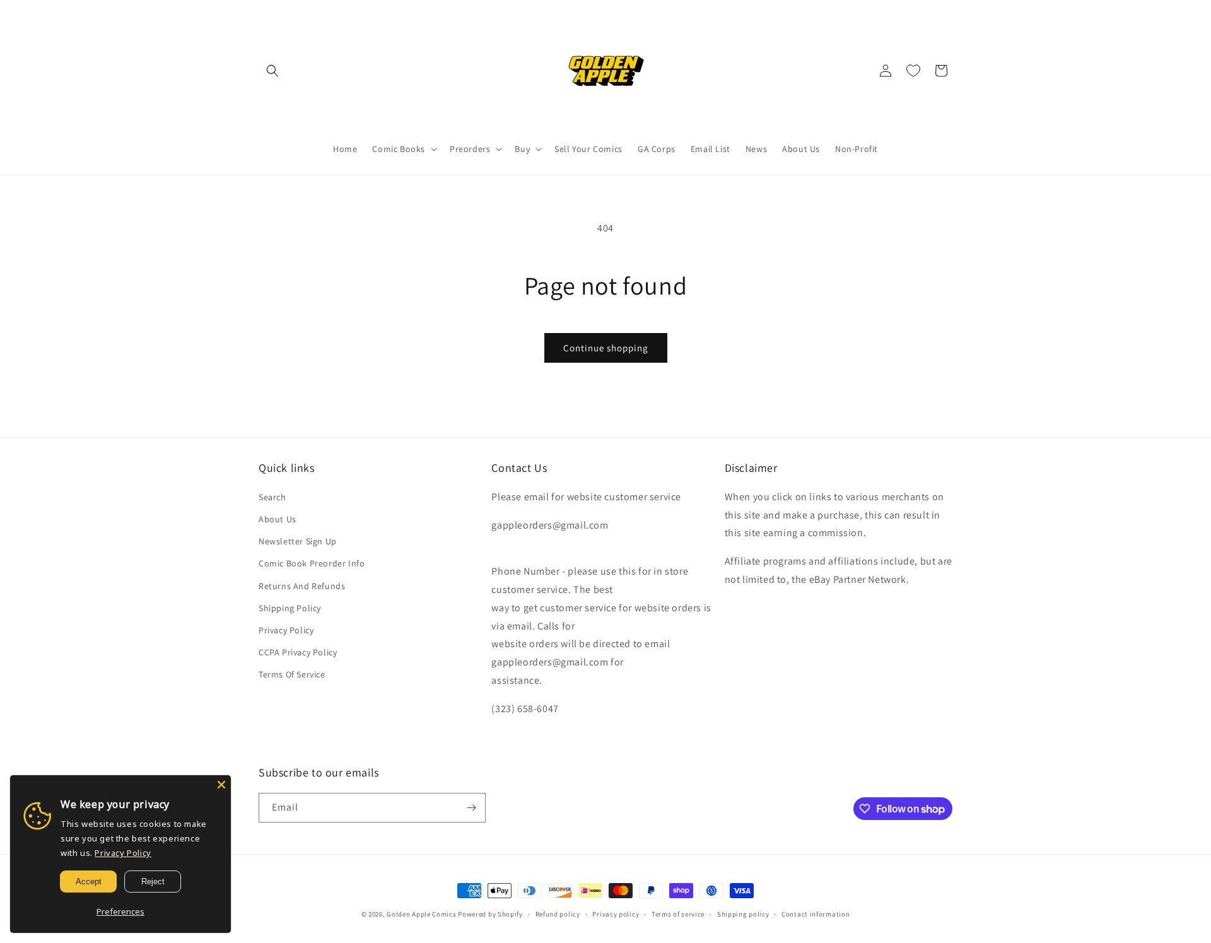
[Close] (221, 784)
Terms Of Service (292, 674)
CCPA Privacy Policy (298, 652)
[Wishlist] (913, 71)
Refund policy (557, 914)
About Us (277, 519)
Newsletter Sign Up (298, 541)
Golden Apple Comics (421, 914)
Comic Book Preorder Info (312, 563)
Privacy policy (615, 914)
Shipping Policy (290, 608)
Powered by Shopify (490, 914)
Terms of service (678, 914)
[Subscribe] (471, 808)
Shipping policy (743, 914)
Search (272, 497)
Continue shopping (605, 348)
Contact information (815, 914)
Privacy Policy (286, 630)
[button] (272, 71)
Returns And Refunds (302, 586)
